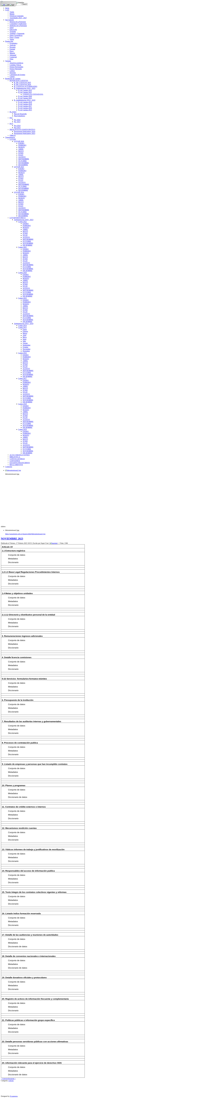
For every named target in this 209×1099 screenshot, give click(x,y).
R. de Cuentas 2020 (25, 96)
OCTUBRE (22, 161)
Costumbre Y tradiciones (18, 24)
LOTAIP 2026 (19, 141)
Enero (25, 329)
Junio (24, 339)
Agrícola (13, 45)
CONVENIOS (15, 461)
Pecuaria (12, 47)
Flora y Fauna (14, 37)
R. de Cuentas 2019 (25, 102)
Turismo (8, 61)
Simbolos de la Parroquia (18, 26)
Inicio (7, 8)
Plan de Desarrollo (20, 114)
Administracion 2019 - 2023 (23, 220)
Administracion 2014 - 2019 (23, 323)
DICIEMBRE (23, 165)
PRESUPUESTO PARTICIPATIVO (22, 129)
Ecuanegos (14, 1096)
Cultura (12, 71)
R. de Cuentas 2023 (25, 98)
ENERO (21, 143)
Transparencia (10, 137)
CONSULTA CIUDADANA (33, 94)
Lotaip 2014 (22, 325)
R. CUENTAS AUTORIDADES (25, 86)
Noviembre (26, 349)
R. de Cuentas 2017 (25, 106)
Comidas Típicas (15, 65)
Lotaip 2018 (22, 404)
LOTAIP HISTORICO (18, 218)
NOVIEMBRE (23, 163)
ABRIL (21, 149)
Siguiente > (12, 1079)
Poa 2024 (17, 126)
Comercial (13, 57)
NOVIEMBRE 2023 (12, 538)
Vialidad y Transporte (17, 33)
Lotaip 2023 (22, 298)
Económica (13, 43)
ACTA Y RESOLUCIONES (20, 455)
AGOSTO (22, 157)
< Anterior (4, 1079)
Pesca (11, 51)
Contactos (8, 467)
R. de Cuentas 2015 (25, 110)
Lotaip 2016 (22, 353)
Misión (12, 14)
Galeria (12, 77)
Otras (11, 59)
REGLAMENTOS (16, 465)
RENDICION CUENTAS (19, 80)
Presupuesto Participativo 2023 (24, 133)
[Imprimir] (53, 543)
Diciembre (26, 351)
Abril (24, 335)
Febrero (25, 331)
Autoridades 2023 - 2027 (18, 18)
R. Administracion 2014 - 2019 (24, 100)
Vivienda (13, 31)
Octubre (25, 347)
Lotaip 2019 (22, 429)
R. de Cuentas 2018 (25, 104)
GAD (7, 10)
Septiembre (26, 345)
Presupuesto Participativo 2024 (24, 131)
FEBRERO (22, 145)
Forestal (12, 49)
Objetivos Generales (17, 16)
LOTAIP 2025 (19, 167)
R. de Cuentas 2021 (25, 92)
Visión (12, 12)
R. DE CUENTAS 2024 (22, 84)
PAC (11, 118)
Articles (11, 1081)
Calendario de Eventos (17, 75)
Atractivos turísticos (16, 63)
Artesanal (13, 55)
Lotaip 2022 (22, 222)
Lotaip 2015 (22, 327)
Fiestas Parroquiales (16, 67)
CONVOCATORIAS (17, 459)
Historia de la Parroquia (18, 22)
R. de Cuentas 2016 (25, 108)
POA (11, 124)
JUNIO (20, 153)
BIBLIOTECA (15, 457)
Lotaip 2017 (22, 378)
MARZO (21, 147)
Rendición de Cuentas (12, 78)
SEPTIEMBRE (23, 159)
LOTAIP (13, 139)
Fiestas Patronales (16, 69)
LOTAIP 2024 (19, 192)
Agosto (25, 343)
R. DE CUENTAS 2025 (22, 82)
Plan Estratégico (19, 116)
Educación (13, 29)
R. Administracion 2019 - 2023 (24, 88)
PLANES (13, 112)
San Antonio (9, 20)
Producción (9, 41)
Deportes (13, 73)
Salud (11, 28)
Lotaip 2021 (22, 247)
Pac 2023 (17, 122)
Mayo (25, 337)
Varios (12, 39)
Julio (24, 341)
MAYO (21, 151)
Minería (12, 53)
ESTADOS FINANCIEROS (20, 463)
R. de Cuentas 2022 (25, 90)
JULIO (20, 155)
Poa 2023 (17, 127)
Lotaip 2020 (22, 273)
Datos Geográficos (16, 35)
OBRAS (13, 135)
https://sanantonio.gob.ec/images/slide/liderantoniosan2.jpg (25, 534)
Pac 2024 (17, 120)
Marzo (25, 333)
